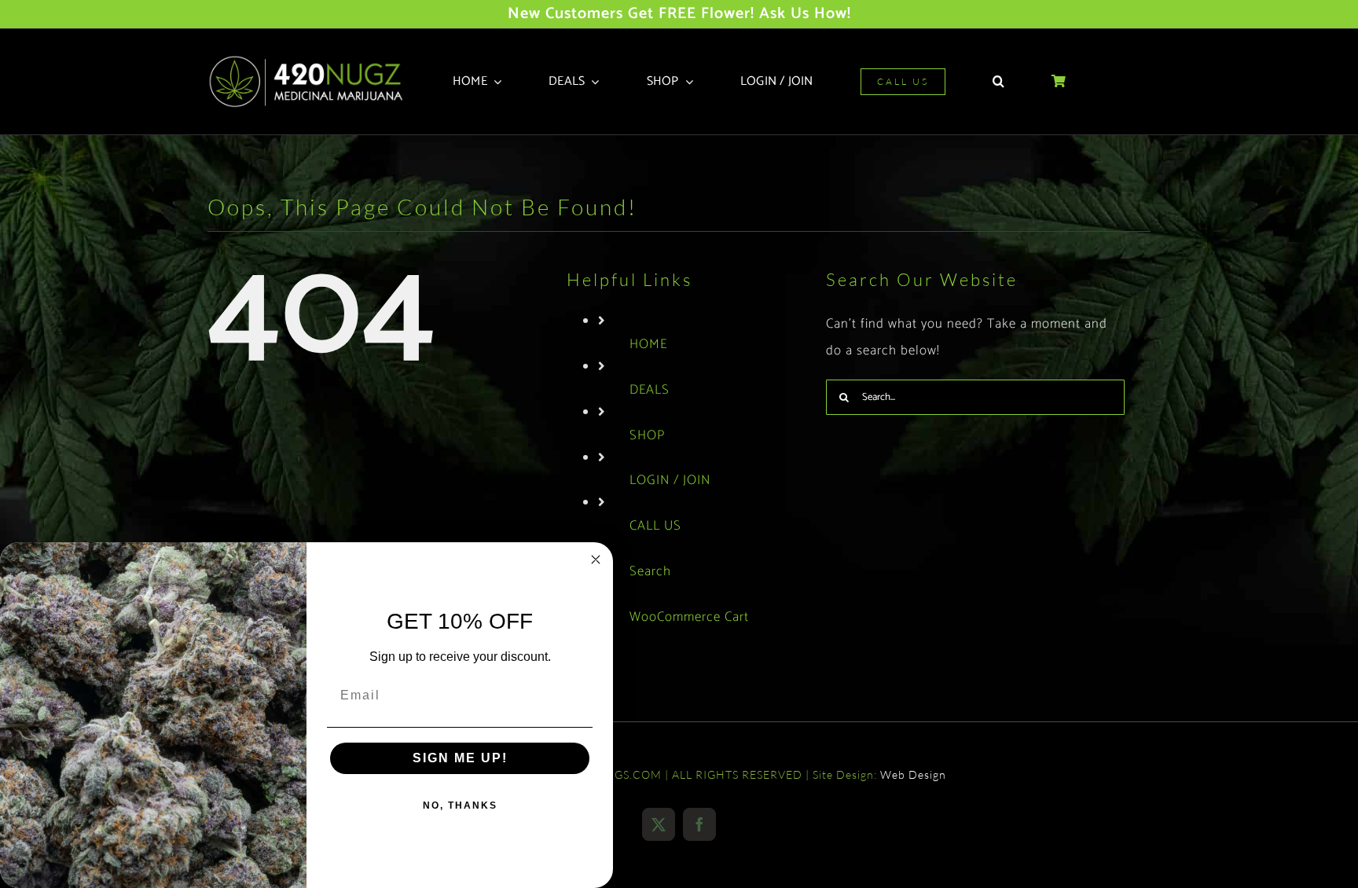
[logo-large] (311, 61)
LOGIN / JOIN (669, 480)
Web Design (913, 774)
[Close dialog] (595, 559)
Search (650, 571)
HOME (648, 344)
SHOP (647, 435)
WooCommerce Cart (689, 617)
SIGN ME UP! (460, 758)
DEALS (649, 390)
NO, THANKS (460, 805)
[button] (998, 82)
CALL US (655, 526)
